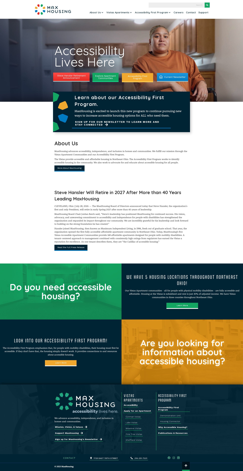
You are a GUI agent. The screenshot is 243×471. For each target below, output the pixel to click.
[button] (102, 12)
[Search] (207, 5)
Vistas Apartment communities (146, 290)
